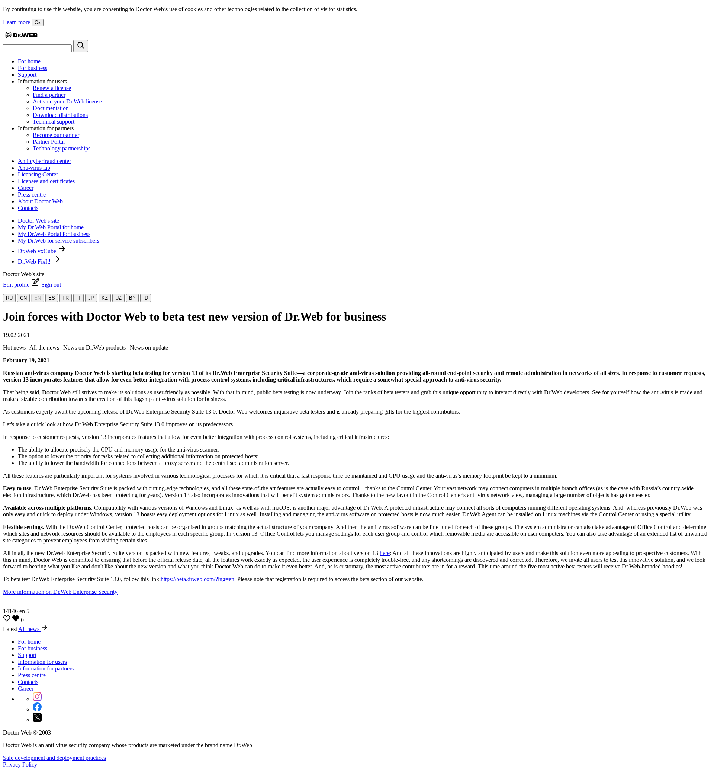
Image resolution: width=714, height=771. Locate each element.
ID (145, 298)
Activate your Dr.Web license (67, 101)
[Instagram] (37, 699)
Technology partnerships (61, 148)
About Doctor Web (40, 201)
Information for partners (46, 668)
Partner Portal (49, 141)
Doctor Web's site (38, 220)
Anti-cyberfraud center (44, 161)
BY (132, 298)
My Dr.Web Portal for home (51, 227)
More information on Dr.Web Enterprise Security (60, 592)
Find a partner (49, 95)
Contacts (28, 208)
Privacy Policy (20, 764)
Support (27, 74)
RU (9, 298)
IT (78, 298)
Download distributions (60, 115)
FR (65, 298)
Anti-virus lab (34, 168)
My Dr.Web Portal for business (54, 234)
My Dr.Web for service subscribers (58, 241)
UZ (118, 298)
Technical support (53, 121)
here (385, 553)
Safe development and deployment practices (54, 758)
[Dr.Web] (21, 36)
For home (29, 61)
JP (91, 298)
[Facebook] (37, 709)
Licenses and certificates (46, 181)
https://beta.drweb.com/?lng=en (197, 579)
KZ (105, 298)
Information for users (42, 662)
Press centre (32, 194)
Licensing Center (38, 174)
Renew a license (52, 88)
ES (51, 298)
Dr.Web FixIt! (35, 261)
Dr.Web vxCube (38, 251)
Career (25, 188)
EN (37, 298)
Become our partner (56, 135)
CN (23, 298)
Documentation (51, 108)
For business (32, 68)
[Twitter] (37, 720)
